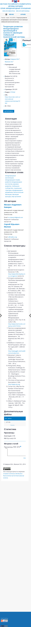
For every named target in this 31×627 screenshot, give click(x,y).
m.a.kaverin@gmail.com (15, 217)
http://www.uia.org (14, 384)
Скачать (12, 425)
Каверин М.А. (15, 59)
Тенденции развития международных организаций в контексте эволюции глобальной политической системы (14, 19)
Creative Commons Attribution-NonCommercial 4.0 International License (13, 476)
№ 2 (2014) (12, 17)
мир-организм (16, 196)
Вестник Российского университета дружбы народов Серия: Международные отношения (15, 6)
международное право (12, 180)
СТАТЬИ (12, 92)
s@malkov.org (12, 237)
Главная (3, 17)
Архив (23, 14)
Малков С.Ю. (9, 62)
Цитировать (8, 111)
